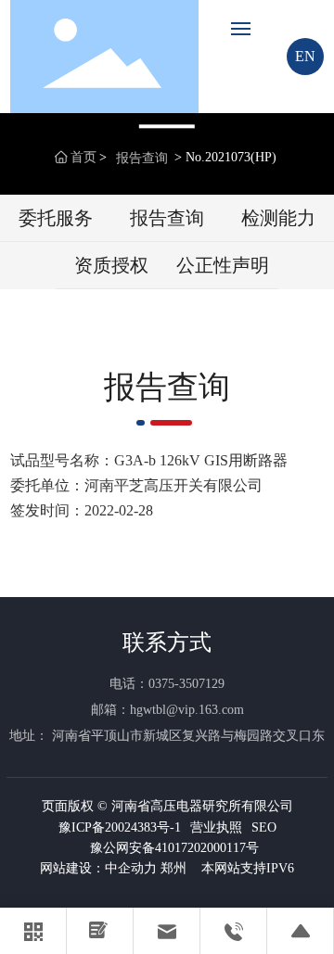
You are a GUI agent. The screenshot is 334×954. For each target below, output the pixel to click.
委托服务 (56, 218)
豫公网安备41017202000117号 (174, 848)
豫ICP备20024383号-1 (119, 827)
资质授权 (111, 265)
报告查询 (142, 158)
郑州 (173, 868)
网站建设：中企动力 (98, 868)
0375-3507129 (186, 684)
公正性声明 (222, 265)
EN (305, 56)
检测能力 (278, 218)
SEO (263, 827)
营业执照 (216, 827)
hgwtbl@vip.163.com (187, 710)
